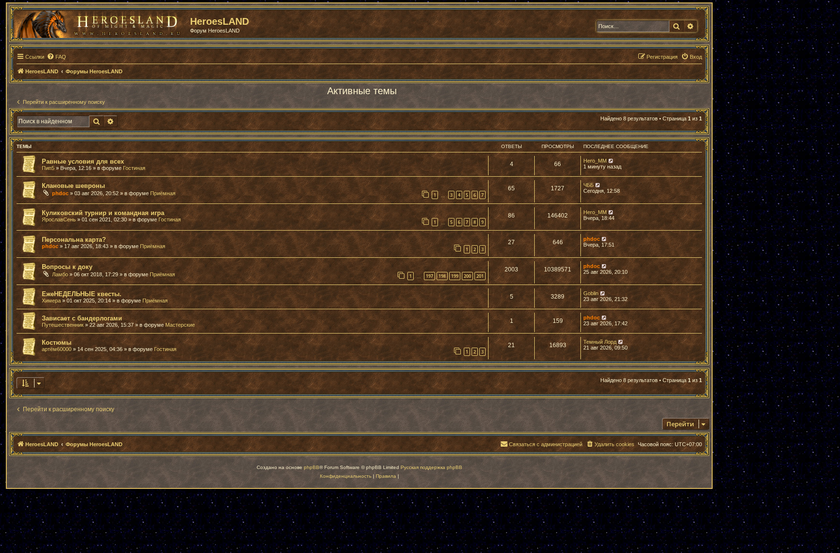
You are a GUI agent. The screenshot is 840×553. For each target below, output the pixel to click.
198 (442, 276)
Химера (51, 300)
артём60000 (56, 349)
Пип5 (48, 168)
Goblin (590, 293)
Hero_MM (595, 161)
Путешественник (63, 325)
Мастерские (180, 325)
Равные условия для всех (83, 161)
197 (429, 276)
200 (467, 276)
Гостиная (134, 168)
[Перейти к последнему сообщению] (611, 161)
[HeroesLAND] (99, 22)
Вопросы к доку (67, 266)
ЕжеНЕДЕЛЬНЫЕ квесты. (82, 294)
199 (454, 276)
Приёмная (162, 193)
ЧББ (588, 185)
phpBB (311, 467)
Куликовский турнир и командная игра (103, 213)
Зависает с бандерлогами (82, 318)
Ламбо (60, 274)
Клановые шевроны (73, 185)
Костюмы (56, 342)
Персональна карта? (74, 239)
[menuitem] (56, 57)
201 (480, 276)
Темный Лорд (599, 342)
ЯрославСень (59, 219)
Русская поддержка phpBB (431, 467)
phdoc (60, 193)
